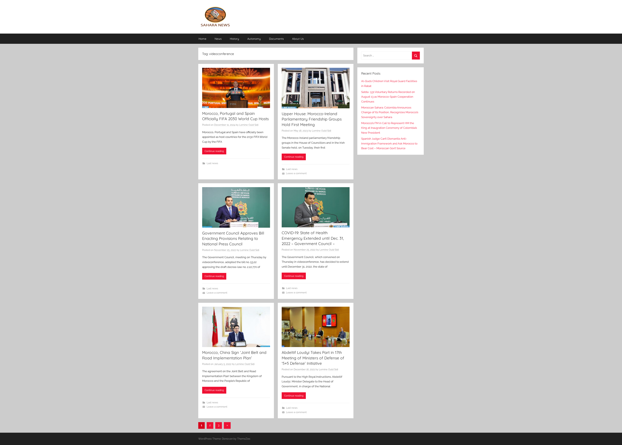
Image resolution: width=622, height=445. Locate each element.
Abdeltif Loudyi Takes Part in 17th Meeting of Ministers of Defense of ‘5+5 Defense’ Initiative (313, 358)
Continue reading (214, 151)
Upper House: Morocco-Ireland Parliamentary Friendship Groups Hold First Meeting (312, 119)
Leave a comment (296, 173)
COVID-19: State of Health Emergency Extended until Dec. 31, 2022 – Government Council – (313, 238)
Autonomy (254, 38)
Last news (212, 163)
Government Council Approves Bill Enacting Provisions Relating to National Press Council (233, 238)
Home (202, 38)
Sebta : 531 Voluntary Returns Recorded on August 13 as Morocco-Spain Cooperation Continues (388, 96)
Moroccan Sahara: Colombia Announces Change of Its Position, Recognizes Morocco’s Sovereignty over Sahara (389, 112)
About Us (298, 38)
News (218, 38)
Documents (276, 38)
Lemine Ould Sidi (248, 124)
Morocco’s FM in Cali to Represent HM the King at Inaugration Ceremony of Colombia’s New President (389, 127)
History (234, 38)
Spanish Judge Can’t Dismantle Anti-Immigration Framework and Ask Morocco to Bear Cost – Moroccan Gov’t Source (389, 143)
